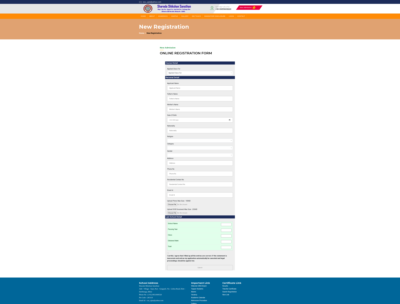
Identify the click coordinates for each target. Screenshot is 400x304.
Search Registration (229, 292)
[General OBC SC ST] (200, 148)
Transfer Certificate (229, 289)
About (152, 16)
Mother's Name (172, 105)
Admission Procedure (199, 300)
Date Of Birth (172, 115)
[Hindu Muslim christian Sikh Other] (200, 141)
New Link (225, 295)
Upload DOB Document (182, 209)
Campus (174, 16)
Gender (169, 151)
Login (231, 16)
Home (143, 16)
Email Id (170, 190)
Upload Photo (178, 201)
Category (170, 144)
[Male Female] (200, 155)
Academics (163, 16)
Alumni (193, 292)
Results (225, 286)
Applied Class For (173, 69)
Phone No (170, 169)
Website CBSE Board (198, 286)
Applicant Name (173, 83)
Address (170, 158)
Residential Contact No (175, 180)
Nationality (171, 126)
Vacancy (194, 295)
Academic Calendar (198, 298)
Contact (241, 16)
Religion (170, 136)
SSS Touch (196, 16)
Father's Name (172, 94)
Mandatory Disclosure (214, 16)
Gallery (184, 16)
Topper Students (197, 289)
